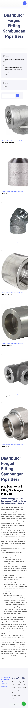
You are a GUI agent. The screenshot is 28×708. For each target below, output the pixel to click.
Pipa (6, 72)
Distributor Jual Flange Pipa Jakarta (12, 67)
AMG (7, 86)
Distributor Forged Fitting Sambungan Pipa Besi (12, 141)
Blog (13, 693)
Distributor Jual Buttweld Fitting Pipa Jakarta (15, 64)
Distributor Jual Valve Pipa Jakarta (12, 69)
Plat (6, 74)
